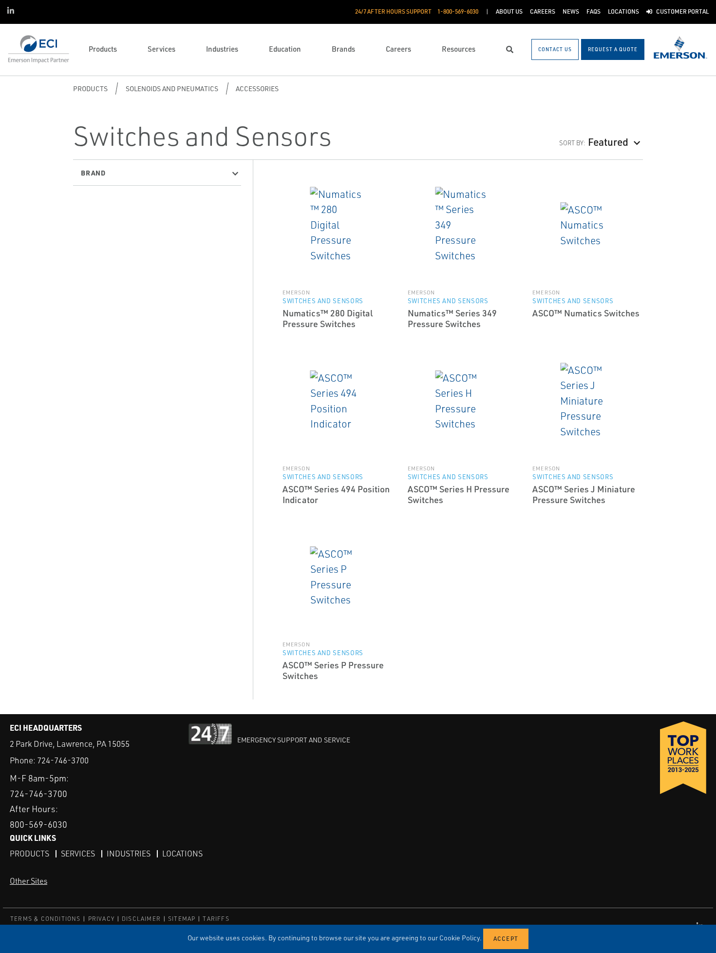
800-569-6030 (38, 824)
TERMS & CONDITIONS (45, 918)
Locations (182, 853)
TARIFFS (216, 918)
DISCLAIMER (141, 918)
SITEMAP (181, 918)
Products (90, 88)
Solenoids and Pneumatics (172, 88)
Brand (93, 172)
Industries (129, 853)
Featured (608, 141)
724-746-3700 (63, 760)
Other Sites (28, 881)
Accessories (257, 88)
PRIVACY (101, 918)
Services (78, 853)
